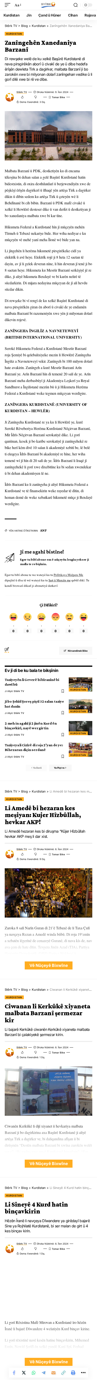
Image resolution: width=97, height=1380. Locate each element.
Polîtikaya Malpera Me (68, 575)
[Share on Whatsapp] (34, 1373)
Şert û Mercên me (59, 580)
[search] (75, 5)
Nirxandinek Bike (78, 650)
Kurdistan (14, 33)
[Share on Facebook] (14, 1373)
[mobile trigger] (9, 5)
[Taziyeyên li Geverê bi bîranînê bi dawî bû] (80, 684)
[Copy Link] (63, 1373)
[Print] (73, 1373)
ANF (43, 530)
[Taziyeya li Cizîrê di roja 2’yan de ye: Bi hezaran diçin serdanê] (80, 750)
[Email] (53, 1373)
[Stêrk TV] (48, 5)
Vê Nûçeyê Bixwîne (48, 965)
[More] (83, 1373)
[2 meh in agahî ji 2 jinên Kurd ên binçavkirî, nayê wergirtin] (80, 728)
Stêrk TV (21, 92)
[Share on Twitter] (24, 1373)
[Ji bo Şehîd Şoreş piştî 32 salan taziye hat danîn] (80, 706)
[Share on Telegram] (43, 1373)
